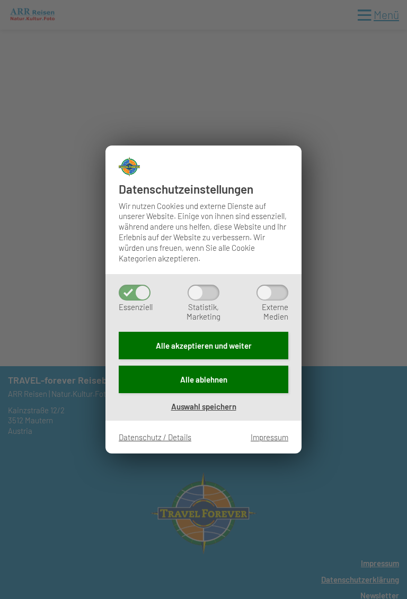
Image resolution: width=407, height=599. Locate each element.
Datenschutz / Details (155, 437)
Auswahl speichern (203, 406)
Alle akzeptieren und (204, 345)
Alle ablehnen (203, 379)
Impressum (269, 437)
